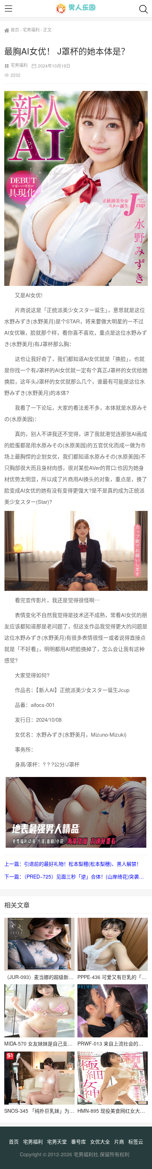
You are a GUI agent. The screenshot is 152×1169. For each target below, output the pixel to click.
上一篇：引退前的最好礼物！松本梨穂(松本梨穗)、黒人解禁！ (72, 863)
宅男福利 (31, 30)
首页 (15, 30)
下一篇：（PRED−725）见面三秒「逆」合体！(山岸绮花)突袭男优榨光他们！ (76, 876)
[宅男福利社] (76, 8)
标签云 (135, 1141)
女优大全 (100, 1141)
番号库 (78, 1141)
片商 (119, 1141)
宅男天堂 (57, 1141)
